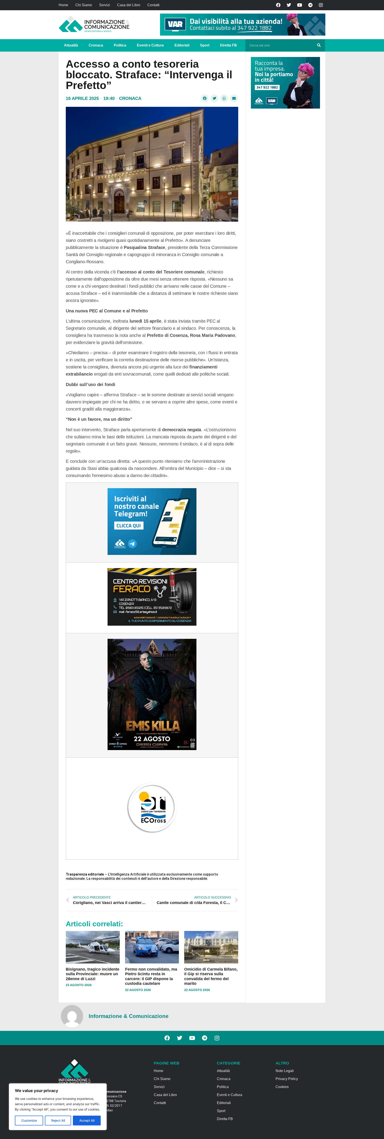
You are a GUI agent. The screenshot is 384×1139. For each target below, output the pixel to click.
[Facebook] (278, 5)
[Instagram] (320, 5)
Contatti (153, 5)
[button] (205, 98)
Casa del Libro (128, 5)
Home (63, 5)
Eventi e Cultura (150, 45)
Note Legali (285, 1071)
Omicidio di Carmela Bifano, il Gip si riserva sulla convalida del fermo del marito (211, 976)
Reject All (58, 1120)
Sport (204, 45)
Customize (29, 1120)
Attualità (71, 45)
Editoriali (181, 45)
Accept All (86, 1120)
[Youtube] (299, 5)
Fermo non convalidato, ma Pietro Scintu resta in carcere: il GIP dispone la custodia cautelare (151, 976)
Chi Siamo (83, 5)
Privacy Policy (287, 1079)
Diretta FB (228, 45)
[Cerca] (319, 45)
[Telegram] (310, 5)
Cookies (282, 1087)
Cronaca (96, 45)
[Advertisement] (284, 180)
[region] (58, 1106)
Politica (120, 45)
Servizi (104, 5)
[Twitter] (288, 5)
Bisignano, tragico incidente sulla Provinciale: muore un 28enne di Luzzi (92, 974)
